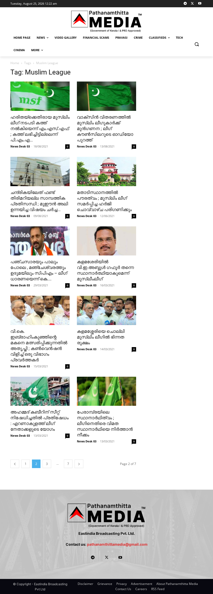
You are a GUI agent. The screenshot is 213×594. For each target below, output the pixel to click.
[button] (196, 44)
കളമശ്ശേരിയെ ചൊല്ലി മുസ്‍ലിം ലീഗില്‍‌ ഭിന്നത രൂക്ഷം (101, 337)
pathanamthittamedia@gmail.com (117, 544)
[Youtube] (200, 4)
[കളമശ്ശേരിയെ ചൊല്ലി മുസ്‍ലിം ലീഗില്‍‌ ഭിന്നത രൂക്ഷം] (106, 310)
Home (14, 63)
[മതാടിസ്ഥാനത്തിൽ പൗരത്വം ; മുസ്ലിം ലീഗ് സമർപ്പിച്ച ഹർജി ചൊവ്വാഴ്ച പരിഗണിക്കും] (106, 171)
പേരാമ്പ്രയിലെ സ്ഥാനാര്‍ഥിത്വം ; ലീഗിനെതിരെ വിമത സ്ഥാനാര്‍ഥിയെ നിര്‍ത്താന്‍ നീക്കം (105, 423)
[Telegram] (185, 4)
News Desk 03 (20, 146)
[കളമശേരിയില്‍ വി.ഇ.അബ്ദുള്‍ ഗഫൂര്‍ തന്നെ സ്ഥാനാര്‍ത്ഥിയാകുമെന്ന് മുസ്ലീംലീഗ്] (106, 241)
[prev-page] (14, 464)
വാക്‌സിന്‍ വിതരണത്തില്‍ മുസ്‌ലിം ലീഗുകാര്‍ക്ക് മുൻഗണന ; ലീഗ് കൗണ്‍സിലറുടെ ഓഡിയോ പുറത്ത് (105, 128)
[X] (192, 4)
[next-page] (79, 464)
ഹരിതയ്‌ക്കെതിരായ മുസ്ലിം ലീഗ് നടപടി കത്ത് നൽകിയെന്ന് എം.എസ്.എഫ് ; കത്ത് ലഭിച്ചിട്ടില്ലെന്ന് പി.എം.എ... (40, 128)
